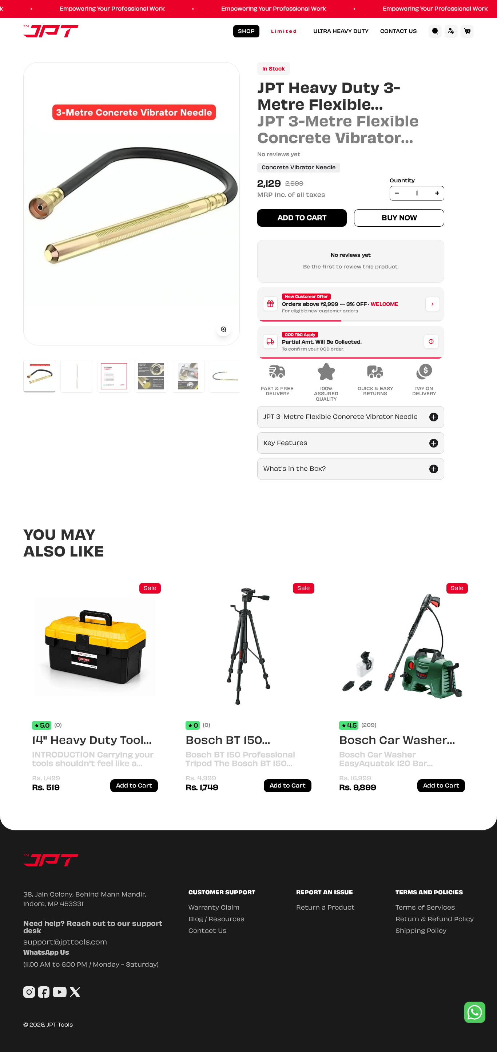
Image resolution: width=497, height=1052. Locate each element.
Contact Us (398, 31)
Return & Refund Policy (434, 919)
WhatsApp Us (46, 953)
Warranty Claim (213, 907)
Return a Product (325, 907)
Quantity (402, 181)
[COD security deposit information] (431, 341)
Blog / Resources (216, 919)
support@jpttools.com (65, 942)
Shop (246, 31)
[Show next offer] (432, 304)
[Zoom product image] (223, 329)
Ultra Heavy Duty (341, 31)
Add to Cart (302, 218)
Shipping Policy (420, 930)
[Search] (435, 31)
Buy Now (399, 218)
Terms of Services (425, 907)
